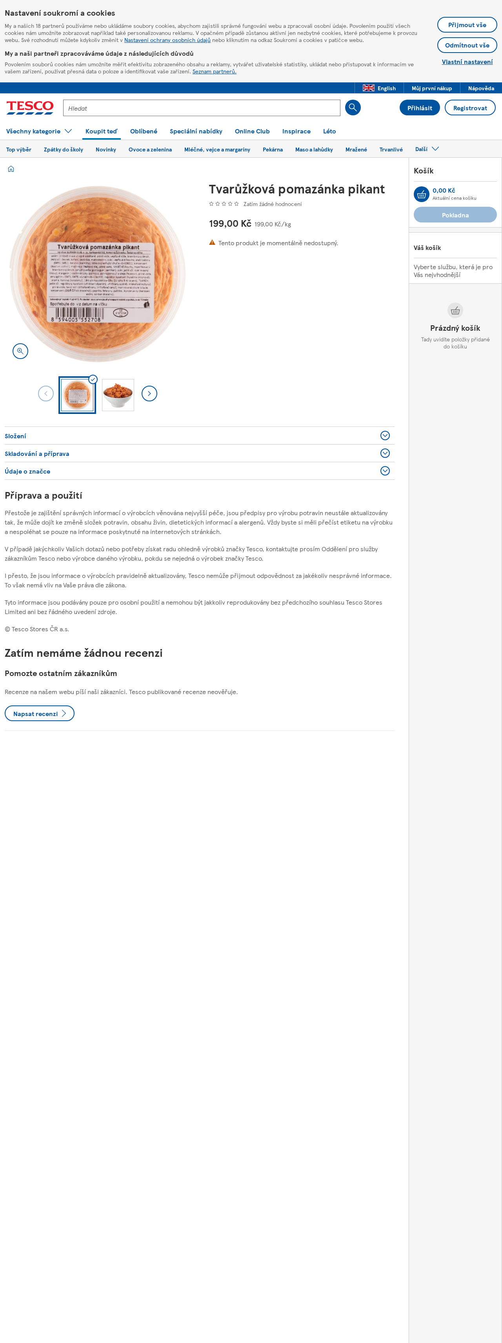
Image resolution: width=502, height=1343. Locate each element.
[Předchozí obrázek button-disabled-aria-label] (46, 393)
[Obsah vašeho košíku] (421, 194)
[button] (379, 87)
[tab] (77, 395)
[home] (11, 168)
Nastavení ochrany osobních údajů (167, 40)
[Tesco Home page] (30, 108)
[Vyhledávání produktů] (353, 107)
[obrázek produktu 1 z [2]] (97, 274)
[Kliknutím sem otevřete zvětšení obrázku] (20, 351)
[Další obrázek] (149, 393)
